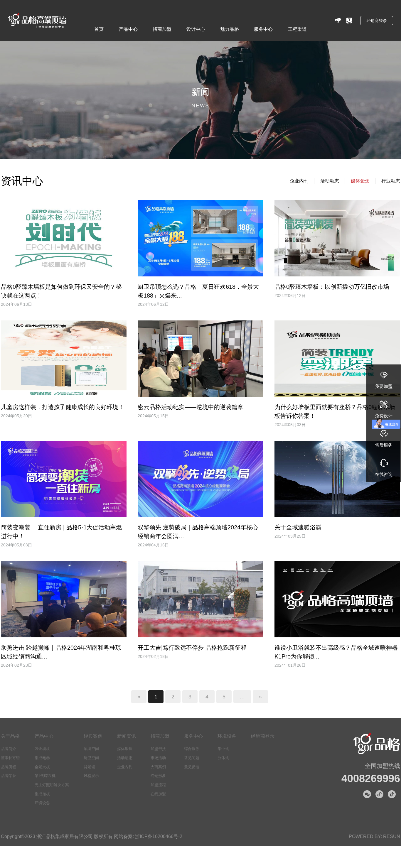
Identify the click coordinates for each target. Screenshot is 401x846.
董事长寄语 (10, 758)
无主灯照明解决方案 (52, 785)
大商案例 (158, 767)
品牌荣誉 (8, 776)
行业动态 (390, 180)
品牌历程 (8, 767)
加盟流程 (158, 785)
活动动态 (329, 180)
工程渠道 (297, 29)
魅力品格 (229, 29)
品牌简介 (8, 749)
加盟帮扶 (158, 749)
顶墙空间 (91, 749)
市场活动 (158, 758)
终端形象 (158, 776)
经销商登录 (376, 20)
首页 (99, 29)
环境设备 (42, 803)
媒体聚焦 (360, 180)
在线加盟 (158, 794)
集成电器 (42, 758)
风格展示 (91, 776)
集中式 (223, 749)
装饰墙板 (42, 749)
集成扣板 (42, 794)
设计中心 (195, 29)
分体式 (223, 758)
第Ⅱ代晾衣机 (45, 776)
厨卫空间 (91, 758)
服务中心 (263, 29)
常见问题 (191, 758)
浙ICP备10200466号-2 (158, 836)
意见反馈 (191, 767)
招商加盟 (162, 29)
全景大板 (42, 767)
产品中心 (128, 29)
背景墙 (89, 767)
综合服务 (191, 749)
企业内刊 (299, 180)
